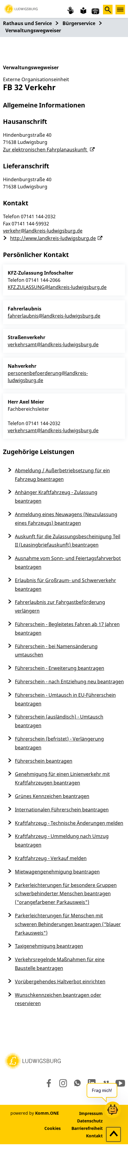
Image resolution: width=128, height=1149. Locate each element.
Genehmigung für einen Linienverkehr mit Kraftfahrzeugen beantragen (62, 778)
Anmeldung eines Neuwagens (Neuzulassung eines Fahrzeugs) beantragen (66, 518)
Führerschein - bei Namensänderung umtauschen (56, 650)
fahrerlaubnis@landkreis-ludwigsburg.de (54, 316)
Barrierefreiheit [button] (87, 1128)
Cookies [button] (52, 1128)
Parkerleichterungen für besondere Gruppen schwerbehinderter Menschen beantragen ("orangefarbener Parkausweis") (66, 894)
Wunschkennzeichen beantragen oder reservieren (58, 999)
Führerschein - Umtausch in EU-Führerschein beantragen (65, 699)
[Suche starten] (108, 9)
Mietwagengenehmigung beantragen (57, 871)
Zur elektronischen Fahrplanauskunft (45, 149)
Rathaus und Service (27, 23)
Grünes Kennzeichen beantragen (52, 796)
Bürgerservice (79, 23)
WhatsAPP (77, 1083)
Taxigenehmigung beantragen (49, 946)
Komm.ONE (47, 1113)
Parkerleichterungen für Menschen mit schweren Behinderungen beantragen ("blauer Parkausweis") (68, 924)
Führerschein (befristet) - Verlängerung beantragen (59, 743)
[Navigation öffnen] (120, 9)
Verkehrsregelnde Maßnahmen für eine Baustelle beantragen (59, 963)
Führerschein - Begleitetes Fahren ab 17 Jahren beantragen (67, 628)
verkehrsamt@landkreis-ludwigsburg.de (53, 344)
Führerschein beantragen (43, 761)
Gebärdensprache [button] (71, 10)
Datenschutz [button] (90, 1121)
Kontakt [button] (94, 1136)
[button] (21, 8)
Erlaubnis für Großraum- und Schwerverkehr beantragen (65, 584)
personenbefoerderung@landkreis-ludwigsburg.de (48, 377)
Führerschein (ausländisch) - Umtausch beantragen (59, 721)
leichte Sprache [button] (83, 10)
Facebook (47, 1083)
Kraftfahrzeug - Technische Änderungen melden (69, 823)
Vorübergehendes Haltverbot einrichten (60, 981)
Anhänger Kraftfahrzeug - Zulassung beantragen (56, 496)
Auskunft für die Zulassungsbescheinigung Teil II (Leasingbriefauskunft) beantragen (67, 540)
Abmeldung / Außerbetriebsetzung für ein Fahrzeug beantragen (62, 474)
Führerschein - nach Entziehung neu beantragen (69, 681)
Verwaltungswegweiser (33, 30)
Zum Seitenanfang (114, 1135)
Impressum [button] (91, 1113)
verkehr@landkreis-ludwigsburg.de (42, 230)
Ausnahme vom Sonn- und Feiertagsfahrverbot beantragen (68, 562)
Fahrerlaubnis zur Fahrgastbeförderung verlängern (60, 606)
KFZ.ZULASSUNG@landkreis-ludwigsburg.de (57, 287)
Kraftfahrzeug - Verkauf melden (51, 858)
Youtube (120, 1083)
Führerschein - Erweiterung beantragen (59, 668)
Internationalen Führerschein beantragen (62, 809)
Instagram (62, 1083)
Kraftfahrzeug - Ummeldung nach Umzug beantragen (62, 840)
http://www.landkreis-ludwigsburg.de (53, 238)
